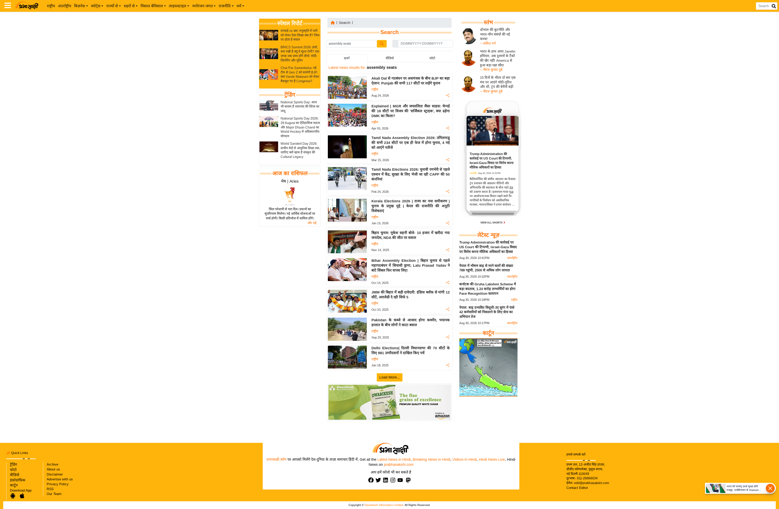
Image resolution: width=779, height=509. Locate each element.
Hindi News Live (492, 459)
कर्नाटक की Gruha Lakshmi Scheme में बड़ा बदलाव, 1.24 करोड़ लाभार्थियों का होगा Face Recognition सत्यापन (487, 288)
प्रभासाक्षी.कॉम (276, 459)
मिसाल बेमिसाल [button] (152, 6)
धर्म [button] (239, 6)
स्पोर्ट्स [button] (95, 6)
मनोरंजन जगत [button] (202, 6)
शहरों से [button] (129, 6)
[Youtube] (401, 480)
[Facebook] (372, 480)
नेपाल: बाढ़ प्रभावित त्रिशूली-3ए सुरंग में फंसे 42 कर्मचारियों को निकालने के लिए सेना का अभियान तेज (486, 312)
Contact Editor (577, 488)
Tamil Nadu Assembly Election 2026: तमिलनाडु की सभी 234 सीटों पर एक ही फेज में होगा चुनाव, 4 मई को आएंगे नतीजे (410, 143)
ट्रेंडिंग (289, 95)
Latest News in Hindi (394, 459)
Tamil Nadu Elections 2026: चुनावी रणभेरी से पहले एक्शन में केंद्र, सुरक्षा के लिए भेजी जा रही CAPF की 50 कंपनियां (410, 174)
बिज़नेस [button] (79, 6)
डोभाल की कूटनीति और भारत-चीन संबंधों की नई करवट (495, 34)
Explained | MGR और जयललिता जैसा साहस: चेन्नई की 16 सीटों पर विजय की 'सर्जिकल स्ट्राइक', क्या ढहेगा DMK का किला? (410, 111)
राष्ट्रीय (51, 6)
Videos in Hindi (464, 459)
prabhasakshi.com (398, 465)
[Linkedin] (386, 480)
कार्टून (14, 485)
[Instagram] (393, 480)
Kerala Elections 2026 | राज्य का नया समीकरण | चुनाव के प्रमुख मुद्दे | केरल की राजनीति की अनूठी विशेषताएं (410, 206)
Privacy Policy (58, 484)
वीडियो (14, 475)
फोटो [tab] (432, 58)
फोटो (13, 470)
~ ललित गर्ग (488, 43)
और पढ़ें (311, 223)
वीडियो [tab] (390, 58)
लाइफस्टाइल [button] (177, 6)
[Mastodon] (409, 480)
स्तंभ (488, 22)
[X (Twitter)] (379, 480)
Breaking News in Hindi (431, 459)
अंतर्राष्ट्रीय (64, 6)
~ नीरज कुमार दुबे (491, 70)
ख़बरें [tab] (347, 58)
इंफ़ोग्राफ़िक (17, 480)
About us (53, 469)
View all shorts (491, 222)
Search (344, 23)
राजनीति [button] (225, 6)
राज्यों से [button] (112, 6)
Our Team (54, 494)
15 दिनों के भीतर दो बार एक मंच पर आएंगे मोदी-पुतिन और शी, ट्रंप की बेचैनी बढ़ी (498, 82)
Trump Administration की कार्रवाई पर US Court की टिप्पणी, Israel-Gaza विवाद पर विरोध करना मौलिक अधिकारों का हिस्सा (488, 246)
